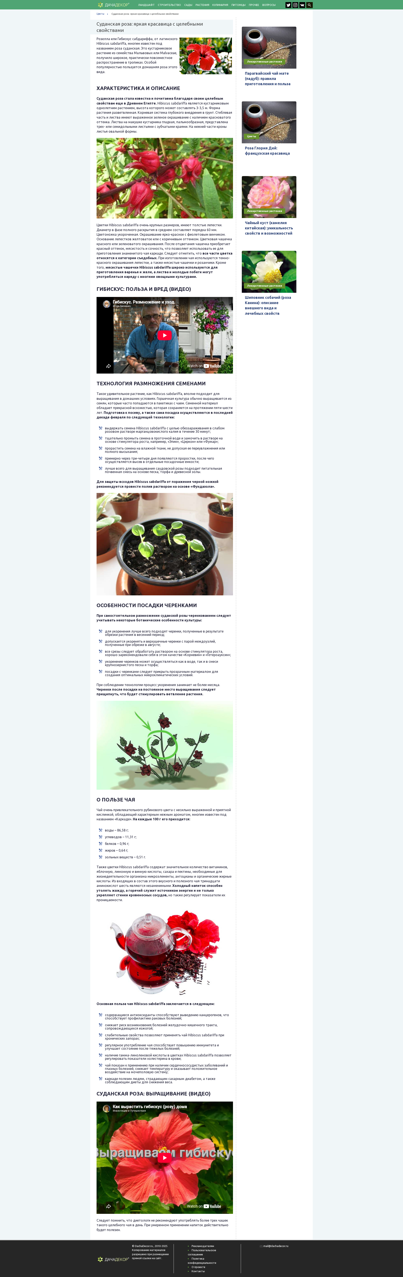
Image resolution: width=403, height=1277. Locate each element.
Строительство (169, 4)
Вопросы (269, 4)
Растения (202, 4)
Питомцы (239, 4)
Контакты (198, 1271)
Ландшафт (146, 4)
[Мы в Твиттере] (288, 7)
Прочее (254, 4)
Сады (188, 4)
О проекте (198, 1266)
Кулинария (220, 4)
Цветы (100, 13)
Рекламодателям (203, 1245)
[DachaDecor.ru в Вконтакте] (302, 7)
